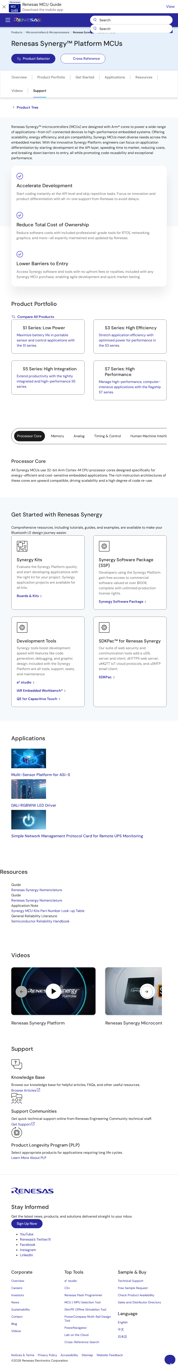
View (170, 6)
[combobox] (131, 28)
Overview (19, 77)
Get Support (21, 1124)
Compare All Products (35, 316)
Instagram (28, 1250)
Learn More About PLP (28, 1157)
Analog (79, 436)
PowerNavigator (75, 1328)
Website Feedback (110, 1355)
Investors (17, 1295)
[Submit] (95, 29)
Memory (57, 436)
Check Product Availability (136, 1295)
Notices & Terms (22, 1355)
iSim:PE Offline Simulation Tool (85, 1309)
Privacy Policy (47, 1355)
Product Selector (36, 58)
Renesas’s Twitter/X (35, 1239)
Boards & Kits (28, 596)
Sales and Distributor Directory (139, 1302)
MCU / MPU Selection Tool (82, 1302)
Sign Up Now (27, 1223)
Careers (16, 1288)
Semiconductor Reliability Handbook (40, 921)
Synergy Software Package (121, 601)
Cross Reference (86, 58)
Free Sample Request (133, 1288)
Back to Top (172, 1363)
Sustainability (20, 1309)
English (123, 1322)
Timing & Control (107, 436)
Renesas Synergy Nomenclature (36, 890)
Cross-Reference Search (81, 1342)
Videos (17, 90)
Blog (14, 1324)
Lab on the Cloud (76, 1335)
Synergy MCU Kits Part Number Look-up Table (47, 911)
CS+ (67, 1288)
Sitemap (87, 1355)
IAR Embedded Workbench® (40, 690)
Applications (115, 77)
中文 (121, 1329)
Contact (17, 1317)
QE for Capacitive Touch (37, 699)
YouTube (26, 1234)
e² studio (24, 682)
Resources (143, 77)
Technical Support (130, 1281)
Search (131, 20)
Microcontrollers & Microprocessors (47, 32)
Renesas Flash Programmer (83, 1295)
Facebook (27, 1244)
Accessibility (69, 1355)
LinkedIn (26, 1255)
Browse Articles (23, 1090)
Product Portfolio (51, 77)
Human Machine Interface (150, 436)
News (15, 1302)
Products (16, 32)
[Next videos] (147, 992)
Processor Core (29, 436)
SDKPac (105, 677)
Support (39, 90)
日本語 (122, 1337)
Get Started (85, 77)
